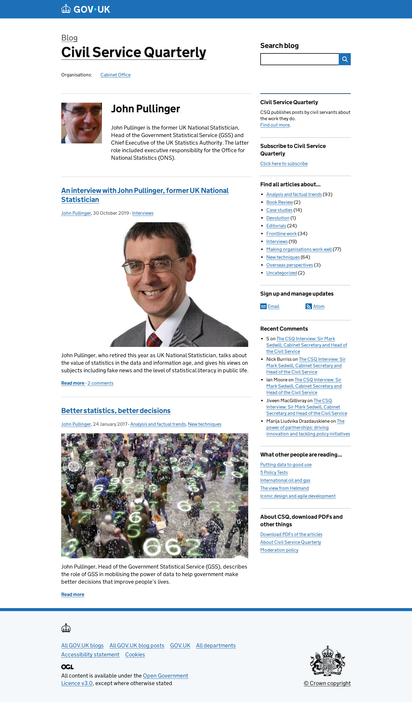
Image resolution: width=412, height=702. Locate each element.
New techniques (204, 424)
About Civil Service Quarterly (290, 542)
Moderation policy (279, 550)
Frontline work (281, 233)
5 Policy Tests (274, 472)
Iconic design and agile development (298, 496)
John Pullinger (76, 213)
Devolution (278, 218)
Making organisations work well (299, 249)
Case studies (279, 210)
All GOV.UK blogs (82, 645)
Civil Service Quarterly (133, 52)
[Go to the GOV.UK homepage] (85, 9)
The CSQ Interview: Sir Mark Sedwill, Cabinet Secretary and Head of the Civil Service (306, 345)
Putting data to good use (286, 464)
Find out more (275, 125)
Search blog (279, 45)
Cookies (135, 654)
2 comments (100, 383)
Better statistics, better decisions (116, 410)
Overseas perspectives (289, 265)
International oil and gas (285, 480)
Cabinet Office (115, 75)
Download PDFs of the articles (291, 534)
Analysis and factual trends (158, 424)
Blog (69, 38)
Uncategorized (281, 273)
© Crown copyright (327, 683)
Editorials (276, 226)
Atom (319, 306)
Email (273, 306)
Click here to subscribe (284, 163)
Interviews (143, 213)
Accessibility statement (90, 654)
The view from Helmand (284, 488)
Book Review (279, 202)
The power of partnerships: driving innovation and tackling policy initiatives (308, 427)
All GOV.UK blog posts (136, 645)
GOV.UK (180, 645)
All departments (216, 645)
